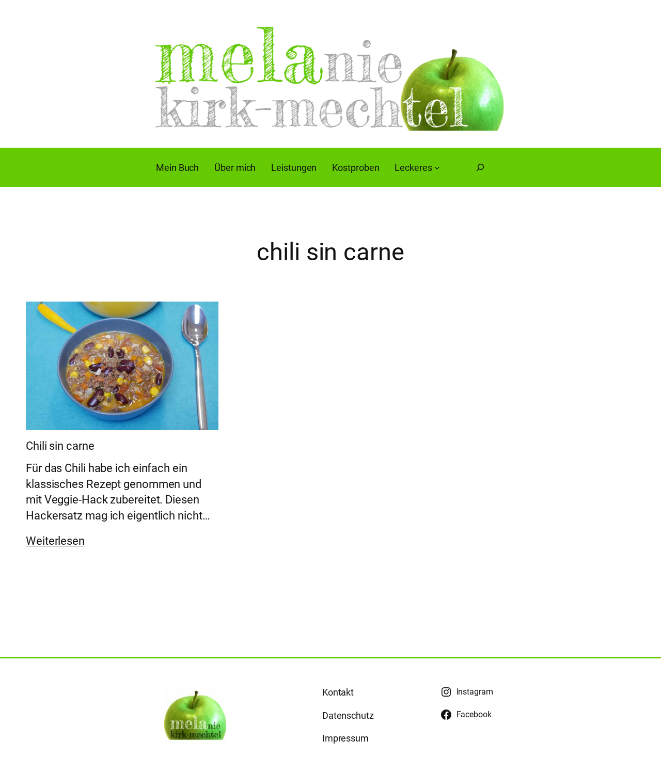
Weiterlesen (55, 540)
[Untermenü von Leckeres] (437, 167)
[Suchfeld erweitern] (480, 167)
